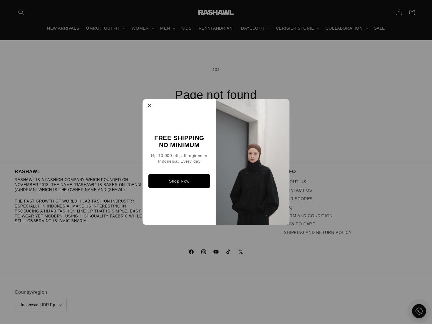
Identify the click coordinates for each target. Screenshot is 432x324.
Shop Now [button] (179, 181)
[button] (149, 105)
